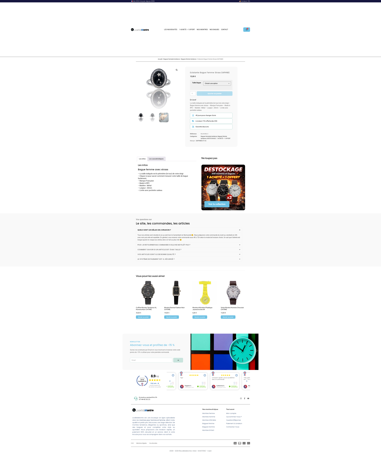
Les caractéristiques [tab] (156, 159)
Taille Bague (196, 83)
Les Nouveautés (170, 29)
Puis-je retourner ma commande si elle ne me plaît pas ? (164, 245)
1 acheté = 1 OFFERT (187, 29)
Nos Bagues (214, 29)
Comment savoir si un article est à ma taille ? (159, 249)
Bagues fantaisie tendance (171, 59)
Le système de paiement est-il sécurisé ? (156, 259)
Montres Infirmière (209, 420)
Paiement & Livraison (234, 423)
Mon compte (231, 413)
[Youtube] (248, 398)
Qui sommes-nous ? (234, 417)
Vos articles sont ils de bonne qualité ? (157, 254)
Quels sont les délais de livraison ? (154, 230)
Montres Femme (208, 413)
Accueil (160, 59)
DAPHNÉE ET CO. (201, 141)
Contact (224, 29)
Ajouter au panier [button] (143, 317)
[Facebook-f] (244, 398)
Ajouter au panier (215, 93)
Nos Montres (202, 29)
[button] (176, 70)
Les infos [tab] (142, 159)
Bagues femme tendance (188, 59)
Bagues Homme (208, 427)
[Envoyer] (178, 360)
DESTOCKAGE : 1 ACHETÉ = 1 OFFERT (218, 138)
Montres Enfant (208, 430)
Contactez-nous (232, 427)
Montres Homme (208, 417)
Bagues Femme (208, 423)
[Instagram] (241, 398)
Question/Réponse (233, 420)
